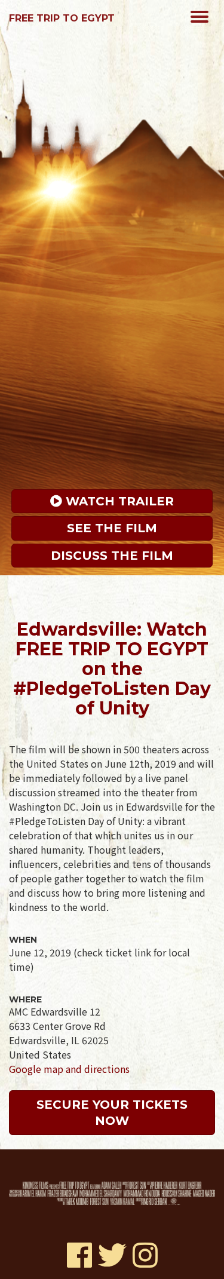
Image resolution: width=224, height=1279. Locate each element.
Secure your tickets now (113, 1112)
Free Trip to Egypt (62, 18)
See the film (112, 528)
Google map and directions (69, 1069)
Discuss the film (112, 555)
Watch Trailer (118, 501)
